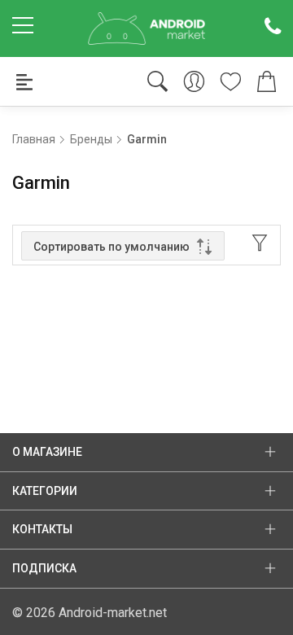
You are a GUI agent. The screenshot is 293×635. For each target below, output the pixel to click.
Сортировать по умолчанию (111, 246)
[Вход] (194, 82)
